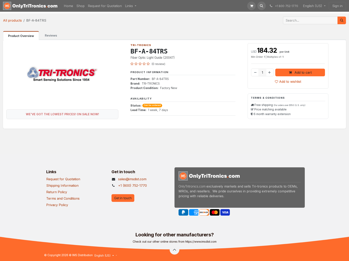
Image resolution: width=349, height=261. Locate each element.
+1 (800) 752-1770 (132, 185)
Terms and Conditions (63, 198)
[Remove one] (255, 72)
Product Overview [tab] (21, 36)
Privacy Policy (57, 205)
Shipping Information (62, 185)
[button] (261, 6)
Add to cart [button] (302, 72)
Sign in (337, 6)
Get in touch (123, 198)
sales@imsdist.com (132, 179)
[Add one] (269, 72)
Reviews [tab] (51, 35)
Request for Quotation (63, 179)
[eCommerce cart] (251, 6)
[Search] (341, 20)
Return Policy (56, 192)
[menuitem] (68, 6)
